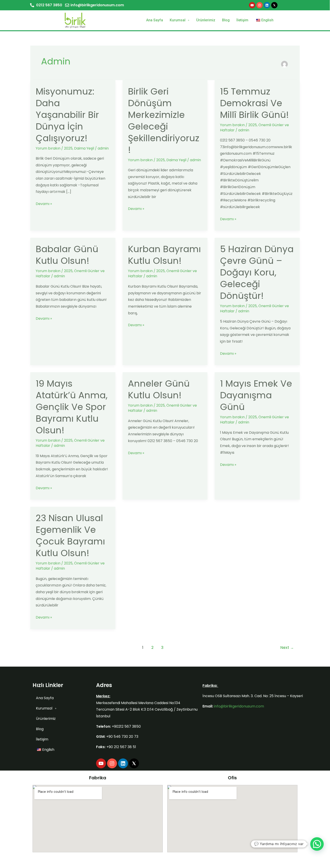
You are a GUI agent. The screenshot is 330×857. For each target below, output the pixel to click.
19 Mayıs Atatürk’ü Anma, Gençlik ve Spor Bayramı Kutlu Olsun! (72, 406)
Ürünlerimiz (205, 20)
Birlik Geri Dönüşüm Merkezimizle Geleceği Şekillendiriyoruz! (163, 120)
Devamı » (44, 203)
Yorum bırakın (48, 148)
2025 (68, 148)
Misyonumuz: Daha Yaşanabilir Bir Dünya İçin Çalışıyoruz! (67, 114)
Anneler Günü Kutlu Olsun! (159, 389)
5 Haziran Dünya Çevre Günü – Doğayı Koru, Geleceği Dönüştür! (257, 272)
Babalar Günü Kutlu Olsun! (67, 255)
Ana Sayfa (154, 20)
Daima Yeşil (84, 148)
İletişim (242, 20)
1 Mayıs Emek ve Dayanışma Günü (256, 395)
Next (287, 647)
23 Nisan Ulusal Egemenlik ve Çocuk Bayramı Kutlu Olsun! (70, 535)
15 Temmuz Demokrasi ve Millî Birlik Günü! (254, 103)
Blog (226, 20)
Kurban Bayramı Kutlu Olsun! (164, 255)
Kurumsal (177, 20)
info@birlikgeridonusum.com (239, 706)
